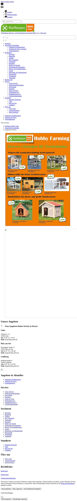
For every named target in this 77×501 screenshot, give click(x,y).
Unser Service (9, 392)
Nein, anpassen (17, 489)
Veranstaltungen (10, 119)
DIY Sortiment (9, 418)
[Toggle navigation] (5, 40)
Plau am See (9, 448)
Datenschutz (5, 474)
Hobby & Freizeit (10, 424)
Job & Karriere (9, 462)
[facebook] (2, 371)
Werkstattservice (10, 401)
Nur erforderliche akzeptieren (32, 489)
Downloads (8, 395)
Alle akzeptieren (6, 489)
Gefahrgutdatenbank (11, 404)
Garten (7, 429)
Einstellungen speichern (20, 499)
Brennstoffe (8, 433)
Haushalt (7, 422)
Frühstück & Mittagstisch (13, 116)
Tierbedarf (8, 420)
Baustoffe (8, 414)
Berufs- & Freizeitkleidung (13, 427)
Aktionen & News (10, 117)
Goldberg (8, 450)
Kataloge (8, 397)
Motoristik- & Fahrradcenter (14, 431)
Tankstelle (8, 436)
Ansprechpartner (10, 461)
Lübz (6, 447)
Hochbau (8, 413)
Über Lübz (8, 459)
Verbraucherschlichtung (8, 478)
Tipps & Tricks (9, 399)
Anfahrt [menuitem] (9, 12)
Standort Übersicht (11, 445)
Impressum (4, 471)
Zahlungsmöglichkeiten (12, 393)
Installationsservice (11, 402)
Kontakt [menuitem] (9, 17)
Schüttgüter (8, 434)
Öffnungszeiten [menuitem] (12, 14)
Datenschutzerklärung (68, 483)
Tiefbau (7, 416)
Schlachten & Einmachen (13, 425)
